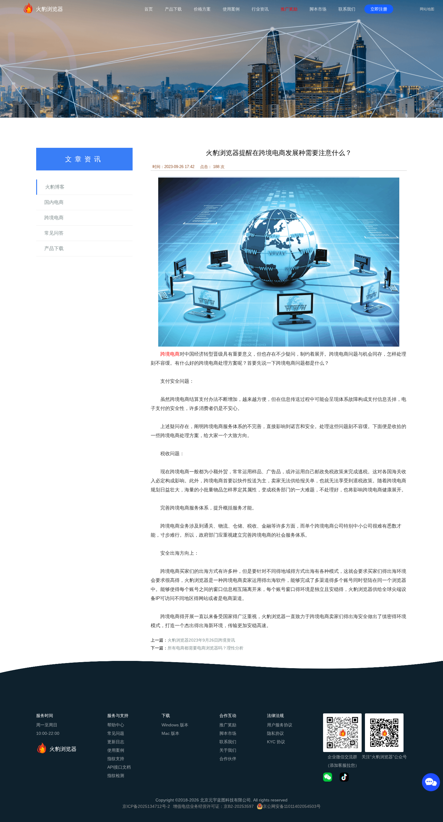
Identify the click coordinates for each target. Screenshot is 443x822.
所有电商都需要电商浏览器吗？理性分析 (205, 648)
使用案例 (231, 9)
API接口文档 (119, 767)
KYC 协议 (276, 741)
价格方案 (202, 9)
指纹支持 (115, 758)
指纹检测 (115, 775)
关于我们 (227, 750)
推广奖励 (289, 9)
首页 (148, 9)
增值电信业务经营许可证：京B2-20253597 (213, 806)
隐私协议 (275, 733)
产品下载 (173, 9)
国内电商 (54, 202)
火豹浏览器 (49, 9)
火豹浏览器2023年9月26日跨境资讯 (201, 640)
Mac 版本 (170, 733)
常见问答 (54, 233)
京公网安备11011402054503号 (292, 806)
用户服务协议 (279, 724)
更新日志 (115, 741)
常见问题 (115, 733)
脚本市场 (317, 9)
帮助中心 (115, 724)
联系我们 (346, 9)
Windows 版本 (175, 724)
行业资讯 (260, 9)
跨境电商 (54, 217)
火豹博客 (54, 186)
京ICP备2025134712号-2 (146, 806)
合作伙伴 (227, 758)
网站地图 (427, 9)
